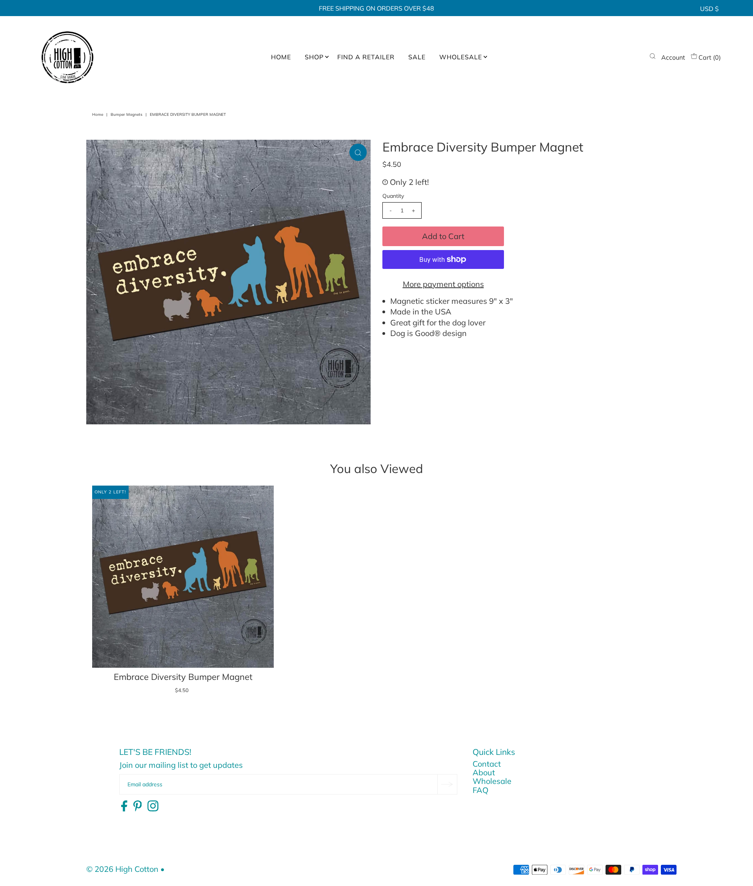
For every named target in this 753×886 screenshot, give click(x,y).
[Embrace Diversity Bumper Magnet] (183, 576)
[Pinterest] (137, 806)
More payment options (443, 284)
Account (673, 57)
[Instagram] (152, 806)
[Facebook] (124, 806)
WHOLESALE (460, 57)
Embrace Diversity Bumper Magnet (183, 676)
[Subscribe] (447, 784)
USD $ (709, 9)
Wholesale (492, 781)
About (484, 772)
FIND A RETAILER (366, 57)
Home (97, 114)
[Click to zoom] (358, 152)
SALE (417, 57)
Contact (487, 764)
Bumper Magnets (126, 114)
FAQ (480, 790)
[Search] (652, 57)
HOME (281, 57)
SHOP (314, 57)
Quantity (393, 195)
